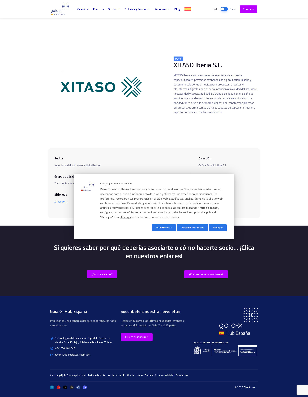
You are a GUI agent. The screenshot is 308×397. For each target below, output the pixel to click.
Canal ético (182, 375)
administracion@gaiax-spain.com (72, 354)
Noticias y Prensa (135, 9)
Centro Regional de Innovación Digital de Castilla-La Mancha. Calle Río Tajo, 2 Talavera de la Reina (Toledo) (83, 340)
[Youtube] (58, 387)
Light (216, 9)
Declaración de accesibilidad (160, 375)
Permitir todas (164, 228)
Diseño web (250, 387)
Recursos (160, 9)
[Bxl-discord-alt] (85, 387)
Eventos (98, 9)
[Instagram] (72, 387)
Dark (232, 9)
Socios (112, 9)
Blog (177, 9)
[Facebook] (78, 387)
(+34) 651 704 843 (65, 348)
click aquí (125, 217)
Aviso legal (56, 375)
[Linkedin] (52, 387)
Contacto (248, 9)
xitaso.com (60, 201)
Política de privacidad (75, 375)
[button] (137, 337)
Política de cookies (133, 375)
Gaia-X (62, 9)
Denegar (218, 228)
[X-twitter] (65, 387)
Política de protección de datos (105, 375)
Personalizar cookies (192, 228)
